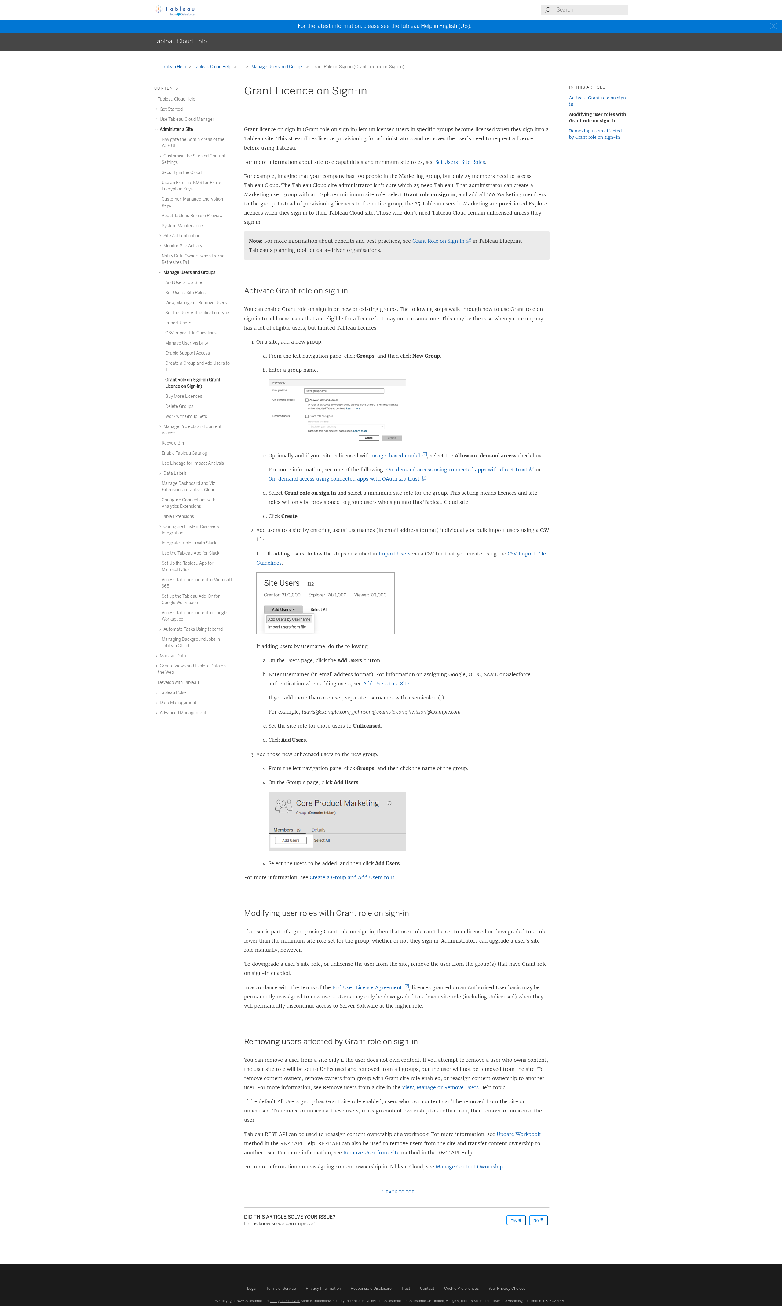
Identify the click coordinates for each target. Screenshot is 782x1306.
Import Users (394, 554)
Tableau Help (173, 66)
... (241, 66)
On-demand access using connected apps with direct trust (458, 470)
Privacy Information (323, 1288)
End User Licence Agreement (369, 987)
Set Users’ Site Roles (460, 162)
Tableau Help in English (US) (435, 26)
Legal (252, 1288)
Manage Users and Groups (277, 66)
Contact (427, 1288)
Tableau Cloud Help (213, 66)
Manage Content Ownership (469, 1167)
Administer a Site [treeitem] (176, 129)
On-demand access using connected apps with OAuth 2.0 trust (346, 479)
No (536, 1220)
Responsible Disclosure (371, 1288)
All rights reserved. (285, 1301)
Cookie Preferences (461, 1288)
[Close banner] (774, 26)
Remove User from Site (371, 1152)
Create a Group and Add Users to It (352, 877)
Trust (405, 1288)
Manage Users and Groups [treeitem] (189, 272)
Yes (514, 1220)
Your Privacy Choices (506, 1288)
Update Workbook (518, 1134)
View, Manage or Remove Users (440, 1087)
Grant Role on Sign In (440, 241)
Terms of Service (281, 1288)
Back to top (400, 1192)
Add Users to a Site (386, 684)
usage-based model (398, 455)
